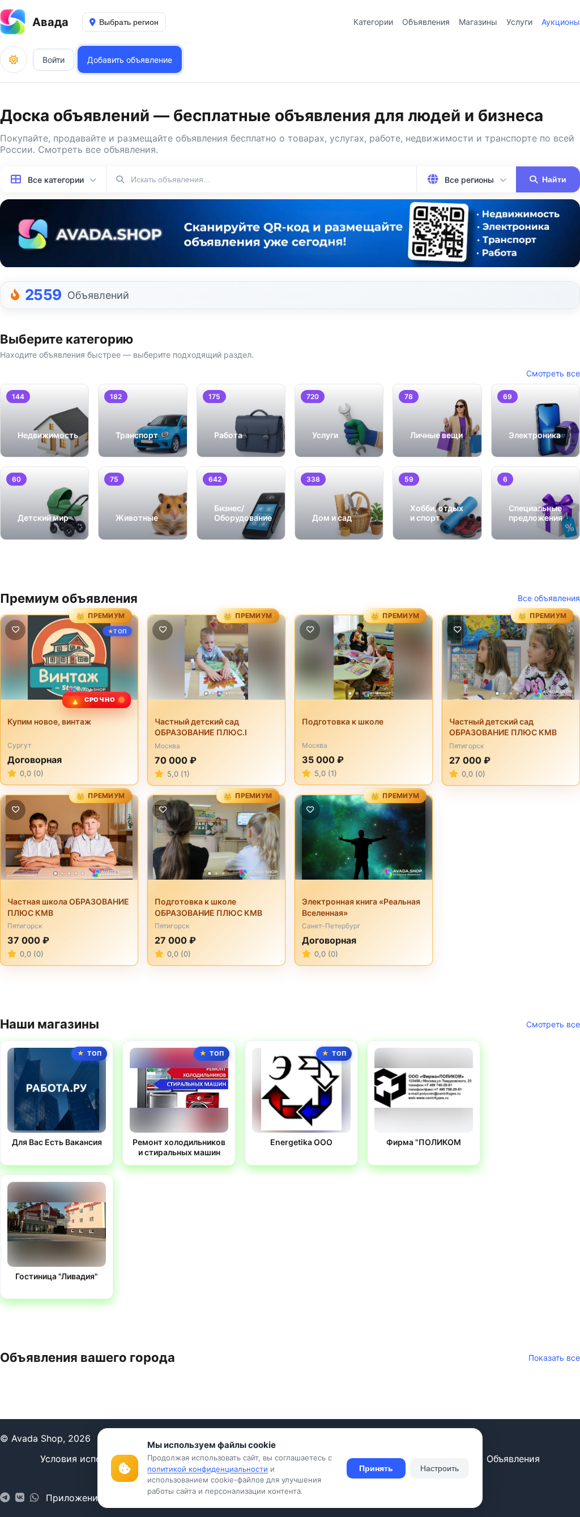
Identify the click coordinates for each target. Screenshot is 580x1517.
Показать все (554, 1357)
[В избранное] (15, 630)
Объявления (426, 22)
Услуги (519, 22)
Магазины (478, 22)
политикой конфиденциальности (207, 1468)
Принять (376, 1468)
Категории (373, 22)
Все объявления (549, 598)
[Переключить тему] (13, 59)
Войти (53, 60)
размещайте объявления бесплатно (196, 138)
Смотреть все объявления (97, 149)
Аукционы (560, 22)
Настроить (439, 1468)
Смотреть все (553, 373)
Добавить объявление (129, 60)
